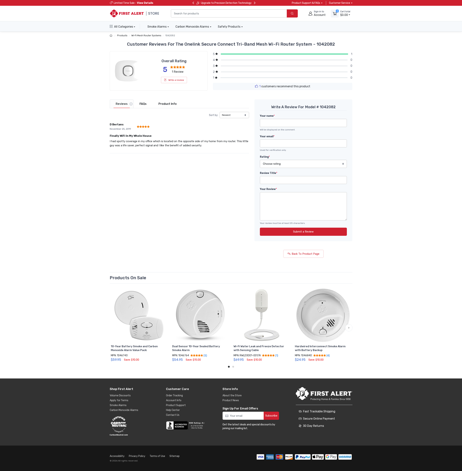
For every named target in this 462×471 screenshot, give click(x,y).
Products (122, 35)
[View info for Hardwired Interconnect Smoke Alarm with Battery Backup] (323, 315)
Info (167, 104)
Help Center (173, 410)
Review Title (268, 173)
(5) (205, 355)
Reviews (122, 104)
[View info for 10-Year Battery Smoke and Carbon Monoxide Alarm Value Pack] (139, 315)
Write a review (176, 80)
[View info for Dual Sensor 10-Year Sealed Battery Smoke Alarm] (200, 315)
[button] (113, 327)
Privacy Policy (137, 456)
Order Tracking (174, 395)
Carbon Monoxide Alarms (192, 26)
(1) (276, 355)
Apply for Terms (119, 400)
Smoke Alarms (157, 26)
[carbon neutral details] (129, 425)
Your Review (268, 189)
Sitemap (174, 456)
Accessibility (117, 456)
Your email (267, 136)
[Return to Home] (111, 35)
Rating (265, 156)
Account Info (173, 400)
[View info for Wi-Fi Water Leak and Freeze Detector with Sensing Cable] (262, 315)
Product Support (176, 405)
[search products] (292, 13)
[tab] (122, 103)
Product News (231, 400)
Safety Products (229, 26)
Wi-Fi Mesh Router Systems (146, 35)
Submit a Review (303, 231)
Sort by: (213, 115)
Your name (267, 115)
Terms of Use (157, 456)
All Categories (123, 26)
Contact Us (172, 415)
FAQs (143, 104)
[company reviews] (186, 425)
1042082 (170, 35)
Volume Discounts (120, 395)
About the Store (232, 395)
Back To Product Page (305, 253)
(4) (328, 355)
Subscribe (271, 415)
